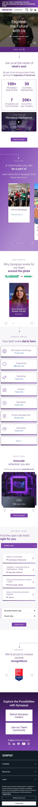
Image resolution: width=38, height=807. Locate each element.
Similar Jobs (9, 546)
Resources (6, 772)
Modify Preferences (19, 798)
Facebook (18, 744)
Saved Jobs (8, 616)
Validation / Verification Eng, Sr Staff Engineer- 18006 (17, 568)
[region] (19, 794)
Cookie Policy (6, 794)
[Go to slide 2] (18, 243)
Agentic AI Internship (14, 557)
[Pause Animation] (34, 43)
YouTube (23, 744)
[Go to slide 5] (22, 323)
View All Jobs (19, 624)
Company (5, 764)
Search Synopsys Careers (19, 716)
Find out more (16, 215)
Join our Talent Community (19, 729)
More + (19, 441)
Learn (4, 779)
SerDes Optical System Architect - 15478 (18, 581)
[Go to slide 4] (22, 243)
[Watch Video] (19, 300)
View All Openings (19, 515)
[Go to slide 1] (15, 243)
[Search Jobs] (27, 9)
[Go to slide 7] (26, 510)
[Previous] (6, 243)
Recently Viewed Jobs (13, 611)
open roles (19, 353)
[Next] (32, 243)
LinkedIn (14, 744)
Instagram (28, 744)
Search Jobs (17, 49)
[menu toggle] (35, 10)
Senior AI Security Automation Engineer (17, 593)
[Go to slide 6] (25, 323)
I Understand (19, 803)
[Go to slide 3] (20, 243)
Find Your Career (19, 139)
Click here (26, 2)
